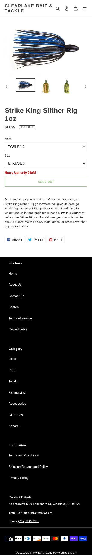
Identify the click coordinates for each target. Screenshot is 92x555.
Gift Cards (16, 415)
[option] (25, 85)
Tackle (13, 381)
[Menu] (84, 8)
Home (13, 273)
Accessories (17, 403)
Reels (13, 370)
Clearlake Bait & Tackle (29, 8)
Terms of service (20, 318)
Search (14, 307)
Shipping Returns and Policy (28, 466)
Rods (12, 359)
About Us (15, 284)
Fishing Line (17, 392)
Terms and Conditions (24, 455)
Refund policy (18, 329)
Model (8, 139)
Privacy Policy (19, 478)
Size (7, 155)
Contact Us (16, 296)
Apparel (14, 426)
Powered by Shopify (65, 552)
